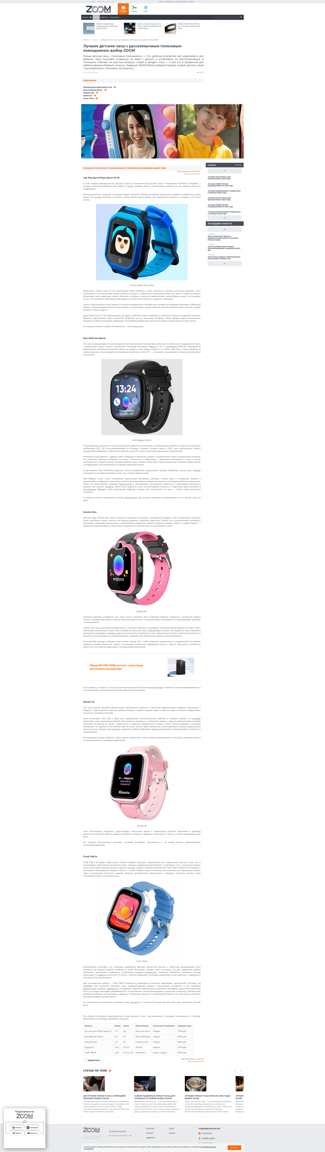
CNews (160, 1)
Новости (104, 17)
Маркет (191, 1)
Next (225, 217)
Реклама (97, 1136)
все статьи (238, 165)
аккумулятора (156, 687)
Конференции (181, 1)
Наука (134, 11)
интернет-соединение (145, 972)
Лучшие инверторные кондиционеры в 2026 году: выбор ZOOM (107, 26)
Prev (225, 170)
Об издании (88, 1136)
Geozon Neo (88, 93)
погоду (98, 197)
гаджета (113, 456)
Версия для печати (192, 174)
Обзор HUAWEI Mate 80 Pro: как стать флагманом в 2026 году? (189, 26)
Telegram (101, 489)
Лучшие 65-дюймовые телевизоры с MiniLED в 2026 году (224, 192)
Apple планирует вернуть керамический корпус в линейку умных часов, (223, 238)
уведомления (89, 988)
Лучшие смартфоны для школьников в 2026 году (219, 178)
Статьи (96, 17)
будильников (125, 484)
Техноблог (114, 17)
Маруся (152, 346)
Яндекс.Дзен (208, 1138)
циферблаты (113, 988)
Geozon (139, 611)
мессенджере (89, 489)
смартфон (196, 718)
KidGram (131, 489)
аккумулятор (130, 497)
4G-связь (126, 315)
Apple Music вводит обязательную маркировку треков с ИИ (224, 258)
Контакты (96, 1138)
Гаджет (130, 186)
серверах (102, 975)
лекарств (109, 486)
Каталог (85, 17)
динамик (135, 1002)
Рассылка (207, 1133)
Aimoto (140, 826)
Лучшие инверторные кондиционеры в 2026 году (220, 185)
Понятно (234, 1147)
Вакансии (87, 1138)
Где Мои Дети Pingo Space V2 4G (97, 87)
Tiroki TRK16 (88, 98)
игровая (197, 470)
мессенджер (171, 346)
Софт (145, 11)
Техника (123, 11)
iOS (144, 630)
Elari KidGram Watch (93, 90)
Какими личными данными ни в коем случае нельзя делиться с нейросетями (149, 26)
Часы (85, 315)
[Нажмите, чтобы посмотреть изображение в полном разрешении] (142, 279)
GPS (150, 291)
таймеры (169, 873)
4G (104, 315)
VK (175, 517)
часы (94, 517)
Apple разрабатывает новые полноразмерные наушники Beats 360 (224, 248)
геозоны (111, 633)
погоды (131, 867)
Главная (86, 40)
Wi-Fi (117, 718)
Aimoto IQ (87, 96)
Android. (152, 630)
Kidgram (141, 440)
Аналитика (169, 1)
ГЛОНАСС (140, 291)
